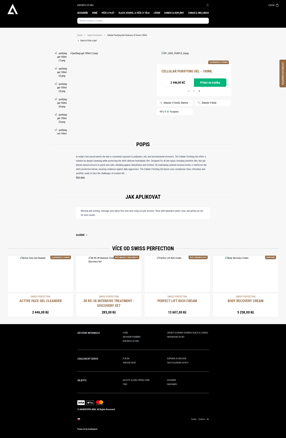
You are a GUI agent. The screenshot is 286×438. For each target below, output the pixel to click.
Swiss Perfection (94, 35)
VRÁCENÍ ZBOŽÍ (129, 363)
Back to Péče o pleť (89, 40)
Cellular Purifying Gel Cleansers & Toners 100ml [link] (127, 35)
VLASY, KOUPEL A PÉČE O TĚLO (134, 12)
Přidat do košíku (210, 82)
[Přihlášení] (207, 5)
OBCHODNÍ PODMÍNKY (132, 337)
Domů (79, 35)
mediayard (92, 429)
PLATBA (126, 358)
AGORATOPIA (85, 409)
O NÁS (125, 333)
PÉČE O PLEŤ (108, 12)
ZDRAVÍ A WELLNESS (198, 12)
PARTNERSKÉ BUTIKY (175, 337)
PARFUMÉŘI (172, 384)
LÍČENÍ (157, 12)
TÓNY (125, 384)
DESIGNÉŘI (82, 12)
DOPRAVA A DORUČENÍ (176, 358)
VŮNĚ (94, 12)
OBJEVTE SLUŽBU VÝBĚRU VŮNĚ (136, 380)
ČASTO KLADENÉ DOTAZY (177, 363)
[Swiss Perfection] (175, 56)
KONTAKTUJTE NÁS (85, 5)
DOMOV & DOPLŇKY (174, 12)
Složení (80, 235)
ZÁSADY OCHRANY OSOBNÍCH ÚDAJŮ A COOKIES (187, 333)
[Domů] (42, 9)
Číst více (80, 177)
